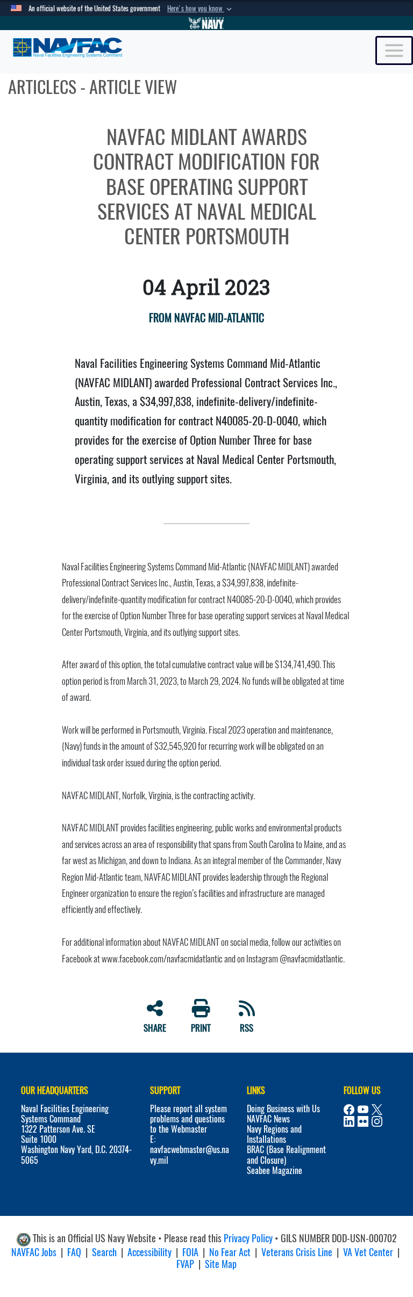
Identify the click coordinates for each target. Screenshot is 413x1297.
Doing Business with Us (283, 1108)
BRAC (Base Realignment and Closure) (286, 1154)
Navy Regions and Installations (274, 1134)
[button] (200, 8)
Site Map (221, 1264)
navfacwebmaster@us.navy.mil (189, 1154)
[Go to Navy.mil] (206, 23)
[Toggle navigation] (394, 50)
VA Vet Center (368, 1252)
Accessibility (149, 1252)
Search (104, 1252)
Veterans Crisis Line (296, 1252)
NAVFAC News (268, 1119)
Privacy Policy (248, 1238)
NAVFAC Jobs (33, 1252)
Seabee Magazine (274, 1170)
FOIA (190, 1252)
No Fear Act (230, 1252)
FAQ (74, 1252)
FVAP (185, 1264)
